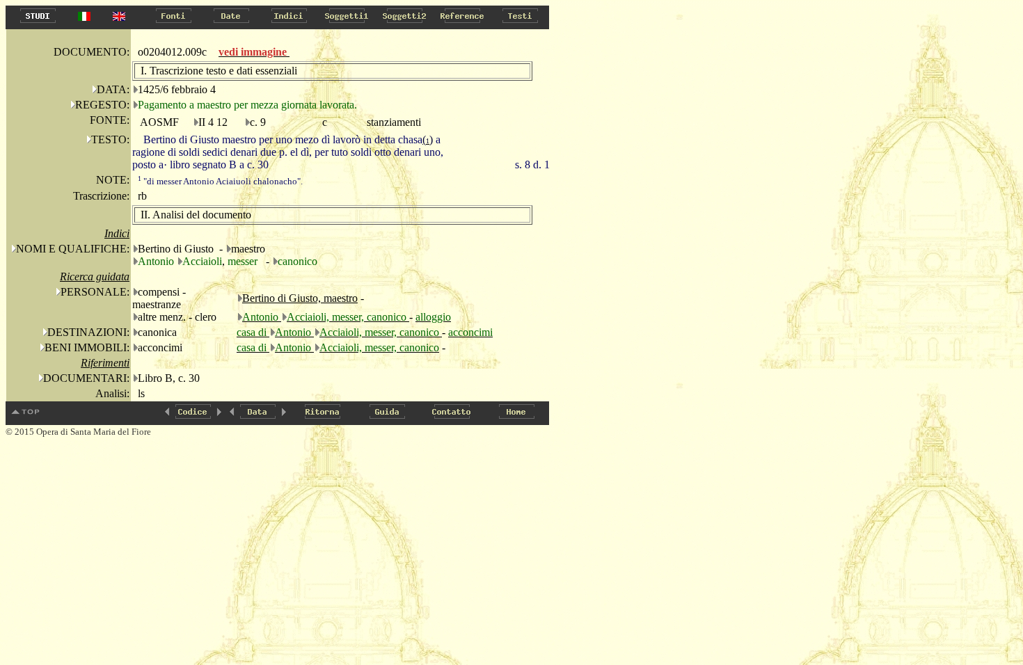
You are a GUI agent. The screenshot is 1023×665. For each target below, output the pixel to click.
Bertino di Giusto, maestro (300, 298)
